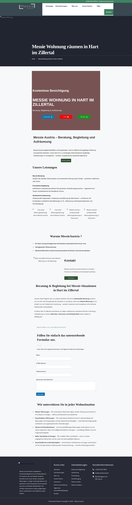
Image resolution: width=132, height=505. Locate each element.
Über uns (75, 6)
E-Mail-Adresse (41, 363)
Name (38, 355)
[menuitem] (62, 6)
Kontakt (108, 12)
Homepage (49, 6)
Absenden (40, 394)
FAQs (98, 6)
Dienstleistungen (61, 6)
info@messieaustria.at (105, 1)
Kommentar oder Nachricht (44, 379)
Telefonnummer (41, 371)
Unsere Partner (87, 6)
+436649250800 (91, 1)
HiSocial (58, 501)
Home (33, 59)
